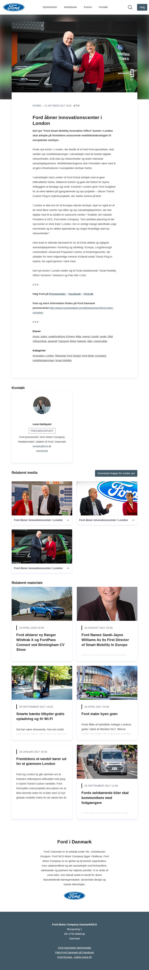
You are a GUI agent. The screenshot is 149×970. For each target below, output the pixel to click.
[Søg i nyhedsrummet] (130, 7)
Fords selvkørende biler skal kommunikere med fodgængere (105, 797)
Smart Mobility (63, 360)
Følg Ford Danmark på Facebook (74, 952)
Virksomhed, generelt (45, 341)
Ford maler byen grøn (99, 714)
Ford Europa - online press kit (74, 957)
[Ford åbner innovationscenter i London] (42, 498)
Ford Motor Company (94, 355)
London (49, 355)
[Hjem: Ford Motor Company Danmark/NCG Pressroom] (14, 7)
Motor (73, 341)
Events (88, 7)
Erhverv (70, 336)
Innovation (39, 355)
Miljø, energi (83, 336)
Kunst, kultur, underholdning (49, 336)
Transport (63, 341)
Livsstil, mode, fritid (102, 336)
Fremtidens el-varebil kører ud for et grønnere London (41, 761)
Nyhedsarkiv (50, 7)
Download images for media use (116, 473)
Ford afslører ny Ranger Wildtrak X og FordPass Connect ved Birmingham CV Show (40, 642)
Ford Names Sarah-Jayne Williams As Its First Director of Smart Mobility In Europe (105, 640)
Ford (69, 355)
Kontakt (103, 7)
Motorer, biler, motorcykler (92, 341)
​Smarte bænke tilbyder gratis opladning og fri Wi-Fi (40, 716)
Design (77, 355)
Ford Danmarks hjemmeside (74, 947)
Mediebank (70, 7)
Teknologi (60, 355)
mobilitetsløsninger (43, 360)
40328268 (42, 451)
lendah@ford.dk (42, 446)
